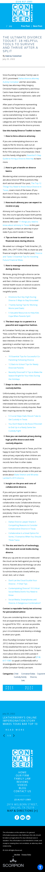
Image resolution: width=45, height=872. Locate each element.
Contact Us (22, 791)
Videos (23, 785)
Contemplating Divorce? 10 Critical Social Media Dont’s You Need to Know (24, 592)
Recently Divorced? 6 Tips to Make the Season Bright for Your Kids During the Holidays (25, 375)
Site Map (17, 854)
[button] (40, 867)
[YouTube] (22, 817)
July (10, 26)
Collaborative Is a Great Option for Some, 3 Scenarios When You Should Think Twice (25, 536)
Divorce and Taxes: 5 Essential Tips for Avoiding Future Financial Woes (22, 256)
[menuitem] (22, 772)
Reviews (22, 781)
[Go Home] (4, 26)
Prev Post (10, 687)
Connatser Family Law (25, 676)
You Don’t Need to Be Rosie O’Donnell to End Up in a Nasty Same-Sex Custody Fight (25, 427)
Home (22, 772)
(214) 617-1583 (24, 1)
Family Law (22, 778)
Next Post (29, 687)
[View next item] (14, 735)
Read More (15, 729)
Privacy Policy (26, 854)
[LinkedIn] (28, 817)
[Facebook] (17, 817)
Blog (22, 788)
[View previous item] (4, 735)
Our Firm (22, 775)
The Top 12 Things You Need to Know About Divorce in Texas (22, 187)
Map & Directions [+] (22, 810)
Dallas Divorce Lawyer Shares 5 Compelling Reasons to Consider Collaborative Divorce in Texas (23, 525)
